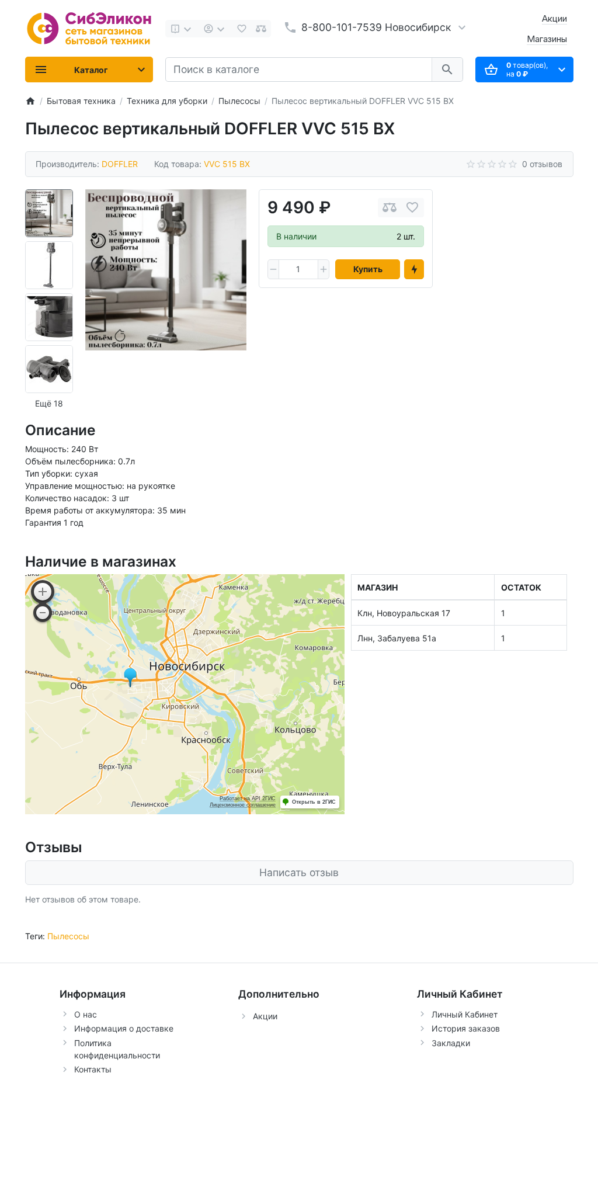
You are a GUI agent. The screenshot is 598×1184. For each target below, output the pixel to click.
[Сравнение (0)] (261, 28)
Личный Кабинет (465, 1014)
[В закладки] (412, 207)
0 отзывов (542, 164)
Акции (554, 18)
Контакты (93, 1069)
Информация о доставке (123, 1028)
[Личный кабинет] (215, 28)
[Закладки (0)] (242, 28)
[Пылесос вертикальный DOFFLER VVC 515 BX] (165, 269)
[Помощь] (182, 28)
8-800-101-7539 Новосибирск (376, 27)
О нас (85, 1014)
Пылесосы (68, 936)
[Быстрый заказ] (414, 269)
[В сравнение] (389, 207)
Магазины (547, 38)
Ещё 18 (49, 403)
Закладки (451, 1043)
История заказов (466, 1028)
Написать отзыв (299, 872)
